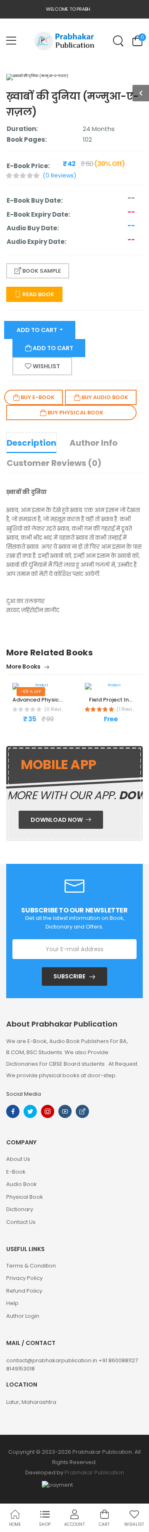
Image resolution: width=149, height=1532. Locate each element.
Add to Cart (37, 330)
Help (12, 1303)
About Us (18, 1159)
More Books (23, 667)
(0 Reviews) (60, 175)
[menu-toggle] (11, 41)
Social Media (23, 1094)
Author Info (94, 443)
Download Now (57, 820)
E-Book (16, 1172)
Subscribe (69, 976)
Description (31, 443)
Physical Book (24, 1197)
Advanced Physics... (38, 700)
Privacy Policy (24, 1278)
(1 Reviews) (127, 709)
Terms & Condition (31, 1266)
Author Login (22, 1316)
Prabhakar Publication (94, 1472)
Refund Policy (24, 1291)
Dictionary (19, 1209)
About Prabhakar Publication (62, 1024)
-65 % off (31, 691)
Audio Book (21, 1184)
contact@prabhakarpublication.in (52, 1360)
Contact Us (21, 1222)
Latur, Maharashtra (31, 1402)
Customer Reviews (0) (54, 463)
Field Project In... (110, 700)
